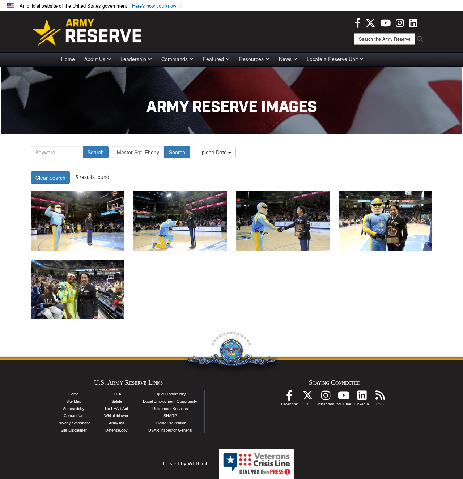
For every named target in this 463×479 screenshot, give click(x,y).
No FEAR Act (116, 408)
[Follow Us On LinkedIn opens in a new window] (362, 397)
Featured (213, 59)
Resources (251, 59)
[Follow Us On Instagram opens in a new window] (326, 397)
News (285, 59)
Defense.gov (116, 430)
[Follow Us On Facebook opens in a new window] (289, 397)
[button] (158, 6)
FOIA (116, 394)
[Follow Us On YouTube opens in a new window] (344, 397)
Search (96, 152)
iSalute (116, 401)
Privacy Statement (74, 423)
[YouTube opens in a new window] (385, 22)
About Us (94, 59)
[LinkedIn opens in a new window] (413, 22)
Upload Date (213, 152)
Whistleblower (116, 416)
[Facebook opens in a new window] (358, 22)
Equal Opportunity (170, 394)
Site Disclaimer (74, 430)
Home (68, 59)
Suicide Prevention (170, 423)
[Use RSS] (380, 397)
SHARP (170, 416)
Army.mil (116, 423)
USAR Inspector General (170, 430)
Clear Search (50, 177)
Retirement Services (170, 408)
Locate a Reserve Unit (332, 59)
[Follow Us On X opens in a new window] (307, 397)
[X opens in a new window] (370, 22)
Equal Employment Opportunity (170, 401)
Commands (174, 59)
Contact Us (74, 416)
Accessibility (74, 408)
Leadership (133, 59)
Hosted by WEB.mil (185, 463)
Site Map (73, 401)
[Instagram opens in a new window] (400, 22)
